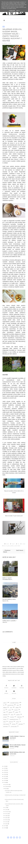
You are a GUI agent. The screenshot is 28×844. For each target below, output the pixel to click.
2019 (5, 780)
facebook (6, 687)
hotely (17, 721)
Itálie (12, 714)
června (6, 813)
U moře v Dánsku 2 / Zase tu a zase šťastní (17, 737)
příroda (5, 707)
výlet (11, 707)
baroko (10, 712)
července (7, 811)
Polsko (4, 719)
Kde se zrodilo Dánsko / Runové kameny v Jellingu (17, 745)
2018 (5, 782)
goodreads (14, 687)
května (6, 815)
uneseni (5, 43)
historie (5, 717)
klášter (18, 714)
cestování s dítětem (14, 702)
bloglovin (14, 693)
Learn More (12, 10)
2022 (5, 774)
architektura (10, 705)
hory (4, 712)
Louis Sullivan (14, 726)
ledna (6, 823)
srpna (6, 809)
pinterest (6, 693)
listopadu (7, 786)
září (6, 807)
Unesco (5, 702)
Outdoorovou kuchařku (16, 134)
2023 (5, 772)
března (6, 819)
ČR (3, 26)
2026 (5, 766)
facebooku (17, 435)
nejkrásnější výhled (14, 719)
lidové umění (17, 545)
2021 (5, 776)
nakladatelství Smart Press (11, 382)
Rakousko (5, 714)
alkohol (14, 724)
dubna (6, 817)
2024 (5, 770)
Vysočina (12, 717)
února (6, 821)
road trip (11, 721)
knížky (12, 545)
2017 (5, 825)
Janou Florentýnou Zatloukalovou (14, 339)
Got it (18, 10)
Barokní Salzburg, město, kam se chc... (9, 600)
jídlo (9, 545)
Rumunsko (5, 726)
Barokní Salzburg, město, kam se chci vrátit (17, 753)
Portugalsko (6, 724)
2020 (5, 778)
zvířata (17, 707)
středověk (19, 717)
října (6, 788)
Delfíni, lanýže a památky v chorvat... (10, 621)
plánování (20, 724)
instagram (22, 687)
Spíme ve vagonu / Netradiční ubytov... (8, 578)
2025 (5, 768)
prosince (7, 784)
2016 (5, 827)
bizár (4, 721)
